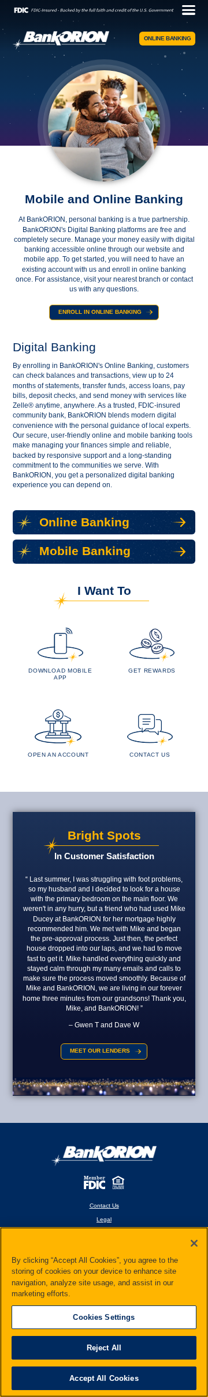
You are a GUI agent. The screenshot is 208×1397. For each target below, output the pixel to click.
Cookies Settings (104, 1317)
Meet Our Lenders (100, 1050)
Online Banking (167, 38)
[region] (104, 1312)
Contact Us (104, 1205)
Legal (104, 1219)
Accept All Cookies (103, 1378)
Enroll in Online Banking (100, 312)
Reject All (104, 1347)
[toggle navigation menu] (186, 10)
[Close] (194, 1243)
